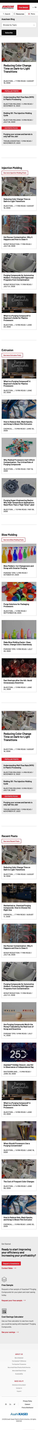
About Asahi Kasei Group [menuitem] (19, 1370)
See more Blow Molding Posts (13, 540)
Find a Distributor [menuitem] (27, 1407)
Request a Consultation (11, 1263)
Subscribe (9, 33)
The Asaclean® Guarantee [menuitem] (19, 1364)
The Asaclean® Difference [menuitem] (19, 1361)
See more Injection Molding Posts (14, 173)
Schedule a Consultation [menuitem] (19, 1385)
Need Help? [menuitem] (19, 1381)
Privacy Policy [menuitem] (27, 1401)
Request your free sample (12, 1300)
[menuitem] (5, 1404)
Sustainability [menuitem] (19, 1374)
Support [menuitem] (19, 1391)
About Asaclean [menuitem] (19, 1357)
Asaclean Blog (8, 19)
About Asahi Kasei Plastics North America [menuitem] (19, 1367)
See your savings (8, 1332)
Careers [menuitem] (27, 1404)
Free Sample (23, 7)
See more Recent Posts (11, 841)
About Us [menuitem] (19, 1354)
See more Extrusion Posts (12, 355)
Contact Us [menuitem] (19, 1388)
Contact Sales (7, 1268)
